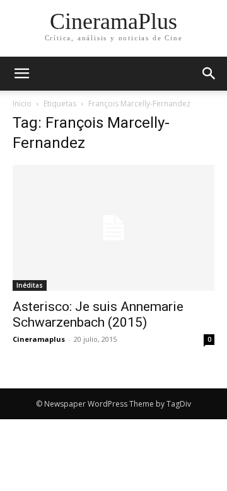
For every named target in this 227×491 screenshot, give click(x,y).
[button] (209, 74)
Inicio (22, 103)
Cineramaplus (39, 339)
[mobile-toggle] (21, 74)
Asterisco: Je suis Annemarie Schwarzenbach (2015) (98, 314)
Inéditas (29, 285)
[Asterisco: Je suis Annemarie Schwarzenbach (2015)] (113, 228)
